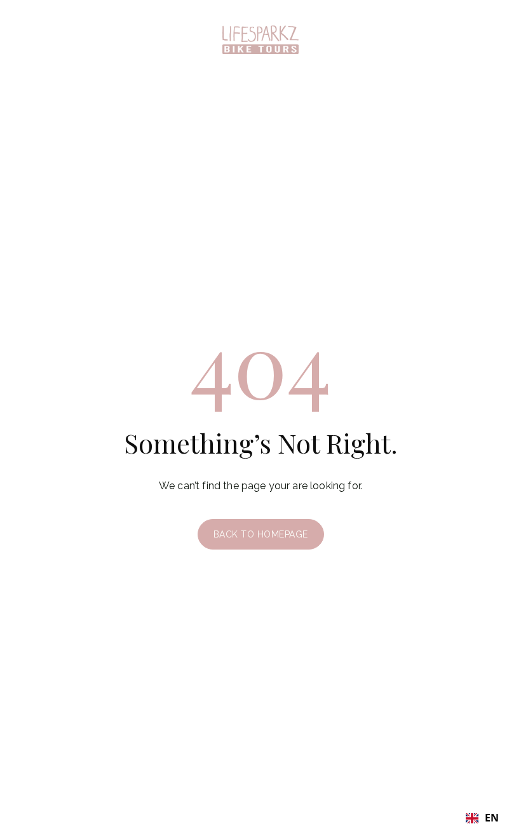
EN (492, 818)
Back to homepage (260, 534)
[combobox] (482, 818)
